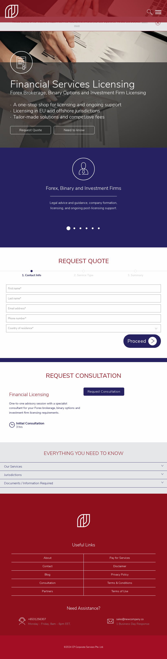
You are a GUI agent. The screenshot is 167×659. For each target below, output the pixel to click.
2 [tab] (74, 228)
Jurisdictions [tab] (13, 475)
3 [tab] (80, 228)
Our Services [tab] (13, 466)
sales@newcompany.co (130, 619)
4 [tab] (87, 228)
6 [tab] (99, 228)
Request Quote (30, 130)
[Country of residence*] (83, 328)
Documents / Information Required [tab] (28, 483)
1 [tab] (68, 228)
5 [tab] (93, 228)
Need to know (74, 130)
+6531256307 (37, 619)
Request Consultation (104, 391)
